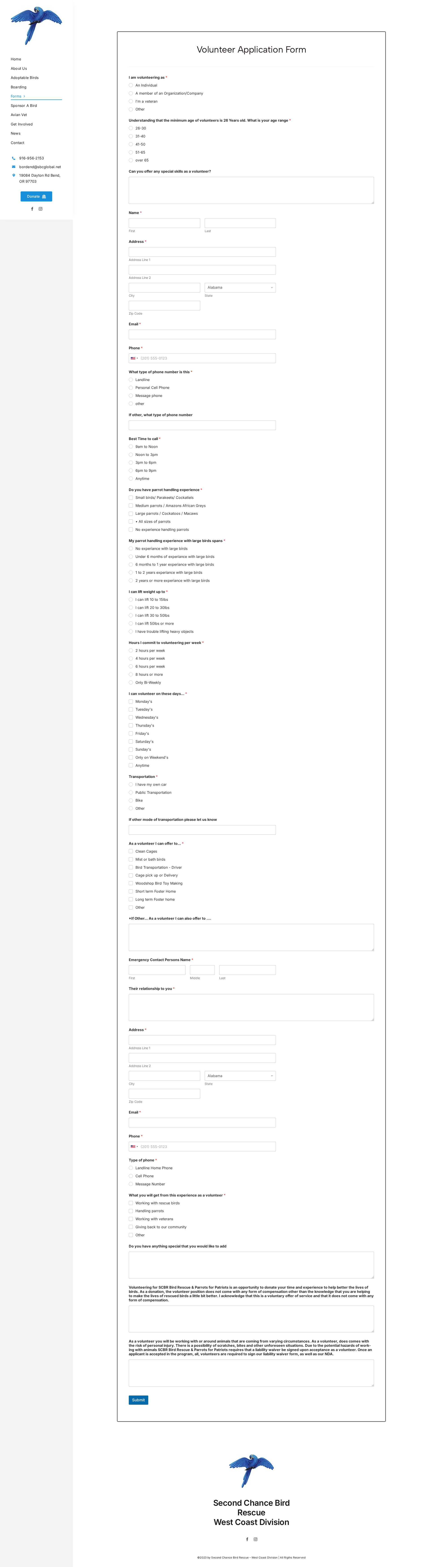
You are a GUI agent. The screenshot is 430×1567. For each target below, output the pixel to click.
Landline (142, 379)
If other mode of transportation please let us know (173, 819)
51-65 (140, 152)
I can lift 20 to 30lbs (152, 607)
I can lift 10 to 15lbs (151, 599)
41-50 (140, 144)
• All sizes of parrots (152, 521)
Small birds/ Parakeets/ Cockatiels (164, 497)
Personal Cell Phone (152, 387)
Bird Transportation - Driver (158, 867)
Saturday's (144, 741)
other (139, 403)
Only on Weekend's (151, 757)
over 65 (142, 160)
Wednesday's (146, 717)
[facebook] (32, 209)
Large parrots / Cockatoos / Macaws (166, 513)
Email (135, 324)
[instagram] (40, 209)
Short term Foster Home (155, 891)
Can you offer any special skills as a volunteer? (170, 171)
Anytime (142, 478)
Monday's (143, 701)
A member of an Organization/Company (169, 93)
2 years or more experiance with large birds (172, 580)
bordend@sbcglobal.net (40, 167)
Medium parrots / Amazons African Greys (170, 505)
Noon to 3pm (146, 454)
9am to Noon (146, 446)
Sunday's (143, 749)
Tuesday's (144, 709)
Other (140, 109)
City (132, 295)
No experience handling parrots (162, 529)
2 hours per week (150, 650)
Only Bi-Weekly (148, 682)
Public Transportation (153, 792)
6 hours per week (150, 666)
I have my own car (151, 784)
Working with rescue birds (157, 1203)
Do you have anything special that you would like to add (177, 1246)
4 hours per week (150, 658)
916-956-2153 (31, 158)
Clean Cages (146, 851)
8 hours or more (149, 674)
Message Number (150, 1184)
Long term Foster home (155, 899)
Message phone (148, 395)
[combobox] (134, 358)
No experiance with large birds (161, 548)
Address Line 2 (140, 278)
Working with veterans (154, 1219)
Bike (139, 800)
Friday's (142, 733)
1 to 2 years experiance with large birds (168, 572)
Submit (138, 1400)
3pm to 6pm (145, 462)
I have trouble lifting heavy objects (164, 631)
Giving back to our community (161, 1227)
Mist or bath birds (150, 859)
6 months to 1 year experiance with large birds (174, 564)
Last (208, 231)
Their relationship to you (152, 989)
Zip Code (135, 313)
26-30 (140, 128)
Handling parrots (149, 1211)
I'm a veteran (146, 101)
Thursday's (144, 725)
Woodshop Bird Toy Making (159, 883)
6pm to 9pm (145, 470)
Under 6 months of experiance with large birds (174, 556)
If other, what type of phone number (161, 415)
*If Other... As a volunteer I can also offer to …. (170, 918)
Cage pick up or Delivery (156, 875)
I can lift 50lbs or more (154, 623)
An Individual (146, 85)
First (132, 231)
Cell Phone (144, 1176)
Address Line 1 (139, 260)
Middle (195, 978)
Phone (136, 348)
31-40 (140, 136)
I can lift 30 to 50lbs (152, 615)
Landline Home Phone (153, 1168)
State (209, 295)
